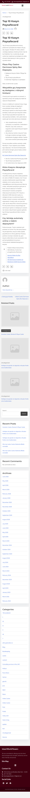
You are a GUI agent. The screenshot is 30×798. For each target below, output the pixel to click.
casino (4, 656)
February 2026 (6, 494)
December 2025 (7, 502)
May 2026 (5, 481)
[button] (22, 5)
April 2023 (5, 588)
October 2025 (6, 511)
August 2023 (6, 584)
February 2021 (6, 601)
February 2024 (6, 575)
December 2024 (7, 545)
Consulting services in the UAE (11, 664)
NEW (3, 690)
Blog (3, 647)
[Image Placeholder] (15, 317)
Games (4, 677)
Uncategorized (6, 330)
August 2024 (6, 558)
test (3, 728)
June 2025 (5, 528)
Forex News (5, 673)
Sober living (5, 720)
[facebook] (3, 33)
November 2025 (7, 506)
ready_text (5, 715)
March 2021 (5, 596)
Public (4, 711)
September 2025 (7, 515)
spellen (4, 724)
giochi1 (4, 681)
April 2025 (5, 536)
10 (3, 621)
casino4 (4, 660)
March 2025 (5, 541)
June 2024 (5, 566)
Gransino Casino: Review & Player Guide (12, 334)
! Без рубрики (6, 613)
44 (3, 634)
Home (4, 13)
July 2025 (5, 524)
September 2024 (7, 554)
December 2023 (7, 579)
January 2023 (6, 592)
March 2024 (5, 571)
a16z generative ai (7, 643)
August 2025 (6, 519)
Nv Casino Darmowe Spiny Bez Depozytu (14, 155)
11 (3, 625)
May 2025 (5, 532)
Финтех (4, 737)
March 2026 (5, 489)
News (4, 694)
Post (3, 707)
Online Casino (6, 698)
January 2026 (6, 498)
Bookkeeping (6, 651)
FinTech (4, 668)
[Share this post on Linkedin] (11, 33)
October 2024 (6, 549)
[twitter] (7, 33)
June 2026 (5, 476)
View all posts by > (7, 290)
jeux (3, 685)
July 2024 (5, 562)
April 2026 (5, 485)
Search (4, 410)
